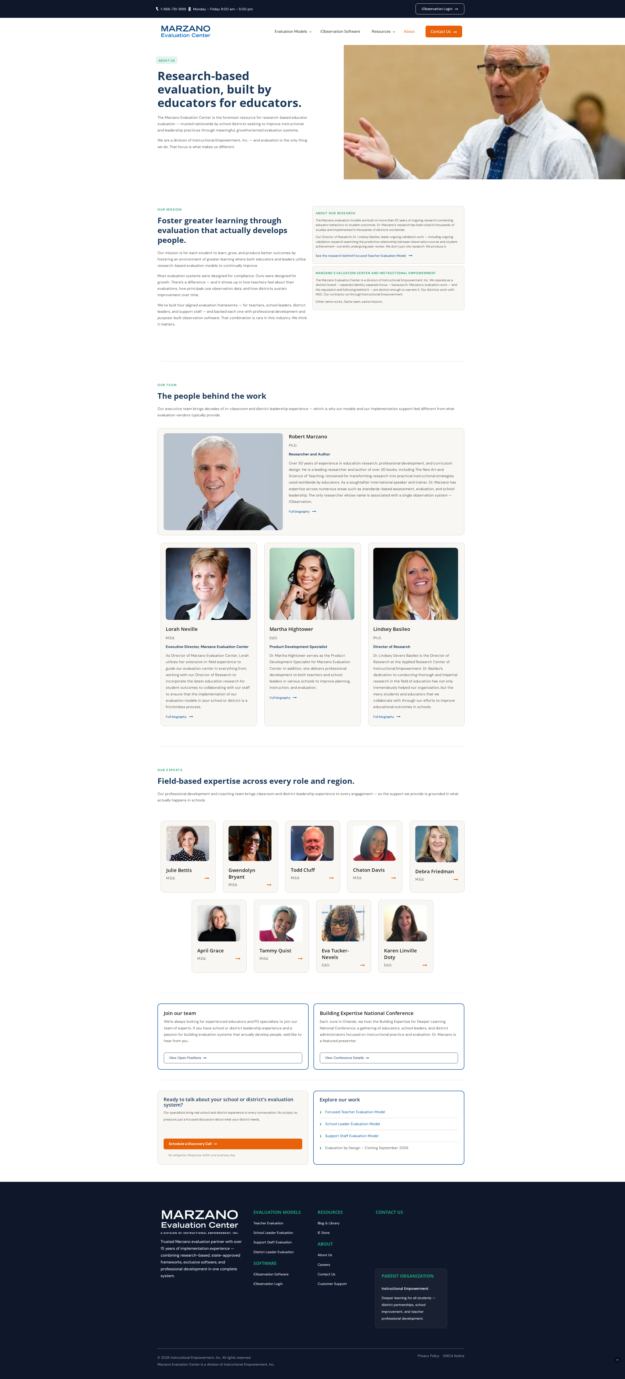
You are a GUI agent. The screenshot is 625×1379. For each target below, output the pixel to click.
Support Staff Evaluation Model (351, 1135)
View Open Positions (185, 1058)
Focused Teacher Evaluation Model (355, 1112)
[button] (437, 9)
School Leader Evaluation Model (352, 1123)
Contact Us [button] (441, 31)
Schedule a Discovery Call (190, 1144)
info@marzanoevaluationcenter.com (407, 1234)
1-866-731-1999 (173, 9)
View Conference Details (344, 1058)
